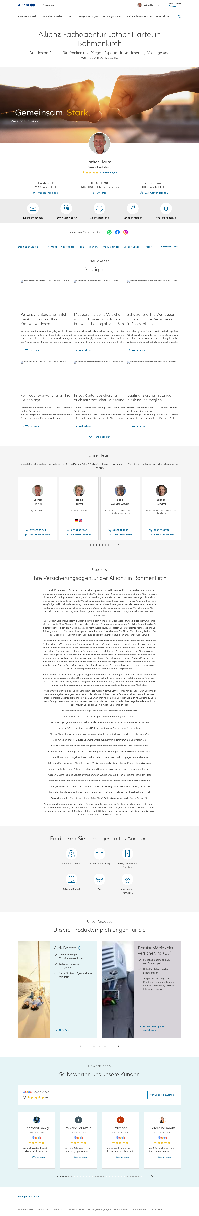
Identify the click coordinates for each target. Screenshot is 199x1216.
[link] (99, 211)
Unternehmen (121, 1209)
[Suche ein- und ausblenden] (179, 16)
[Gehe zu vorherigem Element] (82, 545)
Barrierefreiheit (76, 1209)
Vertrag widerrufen (27, 1196)
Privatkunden (48, 5)
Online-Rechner (139, 1209)
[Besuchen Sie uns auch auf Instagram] (125, 232)
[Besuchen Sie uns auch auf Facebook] (117, 232)
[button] (99, 143)
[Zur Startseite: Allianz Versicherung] (26, 5)
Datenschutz (59, 1209)
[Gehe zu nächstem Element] (117, 545)
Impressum (43, 1209)
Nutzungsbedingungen (99, 1209)
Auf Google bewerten (162, 1094)
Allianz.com (156, 1209)
